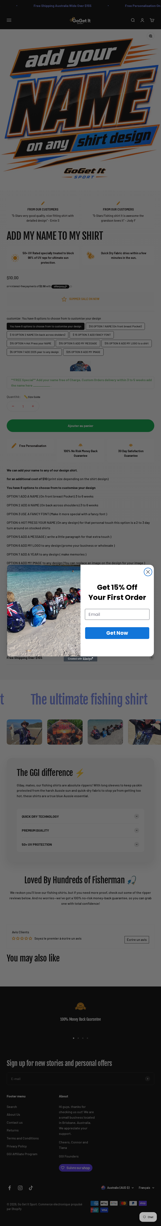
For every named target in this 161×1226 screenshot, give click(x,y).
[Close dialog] (148, 572)
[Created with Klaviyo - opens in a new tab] (80, 658)
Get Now (117, 632)
